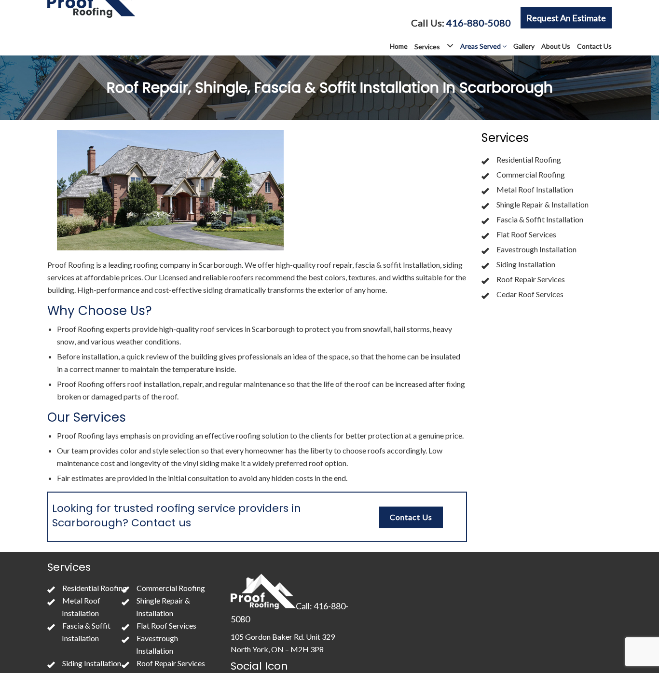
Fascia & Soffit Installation (539, 219)
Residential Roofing (528, 159)
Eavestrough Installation (536, 249)
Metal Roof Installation (534, 189)
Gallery (524, 46)
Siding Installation (525, 264)
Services (427, 46)
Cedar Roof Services (529, 294)
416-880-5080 (478, 22)
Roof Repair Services (530, 279)
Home (399, 46)
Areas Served (481, 46)
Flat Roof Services (526, 234)
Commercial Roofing (530, 174)
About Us (555, 46)
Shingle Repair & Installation (542, 204)
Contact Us (594, 46)
